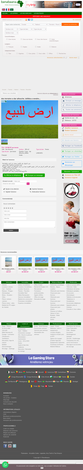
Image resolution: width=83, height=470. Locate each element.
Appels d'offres (38, 295)
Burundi (41, 372)
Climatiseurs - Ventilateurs (6, 337)
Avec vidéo (42, 53)
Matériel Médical (55, 346)
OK (42, 468)
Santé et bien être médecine (23, 346)
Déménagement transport (71, 335)
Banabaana (46, 457)
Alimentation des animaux (39, 333)
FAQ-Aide (6, 400)
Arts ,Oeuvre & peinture (25, 335)
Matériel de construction (25, 299)
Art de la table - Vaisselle (6, 329)
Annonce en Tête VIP (72, 175)
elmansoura (53, 93)
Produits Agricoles (55, 340)
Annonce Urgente (71, 177)
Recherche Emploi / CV (41, 287)
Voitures (4, 285)
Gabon (64, 377)
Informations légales (9, 412)
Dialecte (54, 47)
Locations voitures (7, 287)
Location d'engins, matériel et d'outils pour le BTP (57, 334)
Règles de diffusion (9, 432)
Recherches (62, 53)
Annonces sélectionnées (55, 57)
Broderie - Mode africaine (55, 316)
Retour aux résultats (9, 93)
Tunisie (10, 89)
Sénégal (75, 381)
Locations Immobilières (25, 287)
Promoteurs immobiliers (25, 301)
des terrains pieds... (8, 269)
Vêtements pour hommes (55, 298)
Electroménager (6, 346)
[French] (8, 10)
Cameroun (50, 372)
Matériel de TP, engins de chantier (8, 306)
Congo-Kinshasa (32, 377)
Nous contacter (8, 404)
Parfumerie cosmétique (57, 285)
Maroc (40, 381)
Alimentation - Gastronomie (22, 338)
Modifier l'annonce (71, 128)
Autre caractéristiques (54, 40)
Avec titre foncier (42, 39)
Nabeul (16, 89)
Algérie (12, 372)
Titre (9, 53)
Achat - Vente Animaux (41, 326)
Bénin (20, 372)
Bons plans (7, 418)
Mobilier (4, 344)
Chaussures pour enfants (55, 308)
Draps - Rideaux (6, 326)
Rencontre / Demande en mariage (24, 350)
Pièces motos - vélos (8, 303)
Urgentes (21, 53)
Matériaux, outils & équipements (55, 329)
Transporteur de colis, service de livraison (73, 341)
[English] (4, 10)
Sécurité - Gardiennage (73, 338)
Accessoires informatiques (70, 294)
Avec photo (32, 53)
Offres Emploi (38, 285)
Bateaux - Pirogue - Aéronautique (7, 292)
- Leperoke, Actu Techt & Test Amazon (50, 453)
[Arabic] (12, 10)
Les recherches (25, 13)
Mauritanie (49, 381)
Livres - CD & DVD (23, 341)
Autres (52, 319)
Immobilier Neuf (22, 293)
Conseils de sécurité (10, 402)
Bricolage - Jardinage (8, 348)
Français (10, 47)
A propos (6, 396)
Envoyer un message (35, 175)
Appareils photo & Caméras (72, 306)
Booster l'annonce (71, 171)
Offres (51, 53)
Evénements (22, 329)
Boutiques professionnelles (12, 416)
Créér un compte (8, 428)
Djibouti (55, 377)
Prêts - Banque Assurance (71, 331)
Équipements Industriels (57, 342)
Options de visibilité (9, 434)
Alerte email (73, 57)
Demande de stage (39, 299)
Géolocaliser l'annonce (38, 192)
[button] (5, 464)
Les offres (14, 13)
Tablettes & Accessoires (74, 297)
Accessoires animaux (40, 328)
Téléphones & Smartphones (71, 300)
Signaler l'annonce (11, 192)
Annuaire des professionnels (12, 420)
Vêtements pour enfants (57, 305)
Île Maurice (11, 381)
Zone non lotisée (27, 39)
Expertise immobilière (24, 303)
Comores (73, 372)
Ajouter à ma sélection (12, 189)
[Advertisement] (41, 73)
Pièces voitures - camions (7, 300)
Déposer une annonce (41, 16)
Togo (42, 386)
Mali (32, 381)
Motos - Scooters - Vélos (7, 296)
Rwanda (66, 381)
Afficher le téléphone (13, 175)
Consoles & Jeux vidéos (74, 309)
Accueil (5, 13)
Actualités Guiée (34, 453)
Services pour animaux (41, 330)
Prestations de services (73, 326)
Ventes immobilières (24, 285)
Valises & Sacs (54, 313)
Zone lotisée (12, 39)
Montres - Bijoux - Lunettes (55, 288)
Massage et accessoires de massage (74, 345)
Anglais (25, 47)
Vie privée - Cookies (9, 398)
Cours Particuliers (72, 328)
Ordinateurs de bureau (73, 289)
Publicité (6, 437)
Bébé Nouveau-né (7, 332)
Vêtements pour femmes (57, 291)
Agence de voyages (56, 338)
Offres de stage (38, 297)
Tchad (35, 386)
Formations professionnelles (39, 292)
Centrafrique (62, 372)
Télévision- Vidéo (72, 287)
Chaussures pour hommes (55, 302)
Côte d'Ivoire (45, 377)
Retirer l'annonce (71, 130)
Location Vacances (23, 289)
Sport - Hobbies (22, 331)
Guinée (72, 377)
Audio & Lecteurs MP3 (73, 285)
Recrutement (38, 289)
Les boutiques (39, 13)
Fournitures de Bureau (56, 344)
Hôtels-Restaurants (23, 295)
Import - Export (54, 326)
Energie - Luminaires (8, 334)
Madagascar (23, 381)
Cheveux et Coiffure (56, 311)
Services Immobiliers (24, 297)
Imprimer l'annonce (37, 189)
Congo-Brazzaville (17, 377)
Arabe (39, 47)
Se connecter (77, 19)
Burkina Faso (30, 372)
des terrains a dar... (25, 269)
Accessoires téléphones (74, 303)
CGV (4, 414)
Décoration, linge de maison (8, 341)
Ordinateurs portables (73, 291)
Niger (58, 381)
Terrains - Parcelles (25, 89)
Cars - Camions (6, 289)
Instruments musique (24, 333)
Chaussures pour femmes (55, 294)
